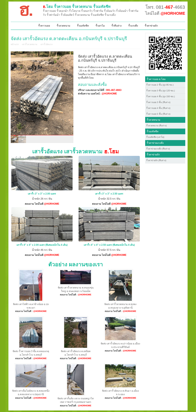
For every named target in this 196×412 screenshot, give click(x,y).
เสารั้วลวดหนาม (29, 44)
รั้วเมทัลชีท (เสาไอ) (155, 137)
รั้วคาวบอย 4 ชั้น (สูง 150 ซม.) (160, 96)
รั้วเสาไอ (100, 25)
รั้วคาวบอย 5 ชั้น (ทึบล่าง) (158, 114)
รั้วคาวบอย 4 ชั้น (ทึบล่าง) (158, 108)
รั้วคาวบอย (44, 25)
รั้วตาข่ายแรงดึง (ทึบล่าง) (158, 148)
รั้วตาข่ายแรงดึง (155, 143)
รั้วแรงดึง (133, 25)
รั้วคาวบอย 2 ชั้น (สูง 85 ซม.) (160, 85)
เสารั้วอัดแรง (46, 44)
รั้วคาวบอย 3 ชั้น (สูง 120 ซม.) (160, 90)
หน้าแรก (15, 44)
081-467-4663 (113, 90)
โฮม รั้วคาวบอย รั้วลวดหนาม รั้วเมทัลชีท (77, 6)
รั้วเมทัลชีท (83, 25)
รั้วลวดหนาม (63, 25)
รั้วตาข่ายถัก (151, 25)
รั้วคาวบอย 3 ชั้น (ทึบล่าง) (158, 102)
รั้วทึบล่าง (116, 25)
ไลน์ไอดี (165, 13)
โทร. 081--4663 (165, 7)
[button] (165, 53)
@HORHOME (109, 93)
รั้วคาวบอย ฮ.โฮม (156, 79)
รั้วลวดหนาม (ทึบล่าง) (156, 125)
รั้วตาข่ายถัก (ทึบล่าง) (156, 160)
